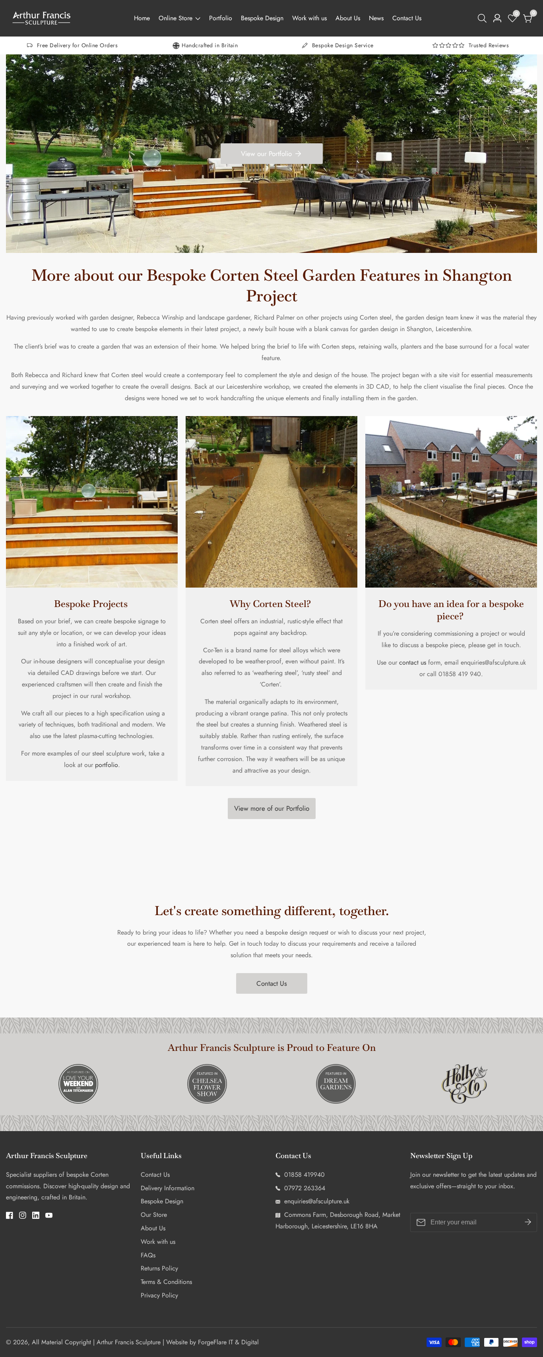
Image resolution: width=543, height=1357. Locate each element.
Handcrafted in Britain (210, 45)
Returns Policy (159, 1268)
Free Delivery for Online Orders (77, 45)
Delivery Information (167, 1188)
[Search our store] (484, 18)
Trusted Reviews (489, 45)
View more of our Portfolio (271, 808)
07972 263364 (303, 1188)
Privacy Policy (159, 1295)
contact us (411, 662)
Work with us (309, 18)
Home (142, 18)
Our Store (154, 1214)
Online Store (175, 18)
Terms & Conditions (166, 1281)
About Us (347, 18)
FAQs (148, 1255)
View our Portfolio (266, 153)
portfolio (106, 764)
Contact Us (406, 18)
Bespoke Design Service (343, 45)
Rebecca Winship (160, 317)
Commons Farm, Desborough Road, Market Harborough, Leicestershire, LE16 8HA (337, 1220)
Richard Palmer (274, 317)
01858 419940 (303, 1174)
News (376, 18)
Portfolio (220, 18)
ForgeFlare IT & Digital (228, 1342)
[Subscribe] (528, 1222)
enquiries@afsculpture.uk (315, 1201)
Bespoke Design (262, 18)
